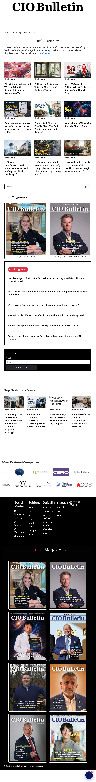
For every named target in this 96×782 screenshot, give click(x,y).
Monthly (60, 507)
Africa (31, 534)
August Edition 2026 (25, 256)
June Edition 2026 (27, 686)
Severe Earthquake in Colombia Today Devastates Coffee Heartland (43, 325)
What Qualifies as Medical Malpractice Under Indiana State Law (81, 420)
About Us (46, 507)
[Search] (85, 186)
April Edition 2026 (68, 737)
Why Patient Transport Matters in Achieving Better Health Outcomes (36, 420)
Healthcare (29, 32)
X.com (19, 518)
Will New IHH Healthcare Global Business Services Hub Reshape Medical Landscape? (16, 168)
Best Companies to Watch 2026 (68, 635)
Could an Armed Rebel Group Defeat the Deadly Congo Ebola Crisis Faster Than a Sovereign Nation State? (48, 168)
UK (30, 511)
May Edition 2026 (27, 737)
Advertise (47, 529)
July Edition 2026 (27, 635)
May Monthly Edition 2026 (68, 686)
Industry (17, 32)
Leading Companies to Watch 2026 (70, 256)
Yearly (59, 511)
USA (30, 519)
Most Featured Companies (21, 462)
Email (8, 358)
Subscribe (22, 367)
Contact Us (47, 511)
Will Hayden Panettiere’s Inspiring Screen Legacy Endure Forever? (43, 305)
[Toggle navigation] (6, 17)
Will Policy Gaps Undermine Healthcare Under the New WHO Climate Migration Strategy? (14, 423)
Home (7, 32)
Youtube (20, 536)
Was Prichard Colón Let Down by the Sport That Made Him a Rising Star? (46, 315)
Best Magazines (15, 197)
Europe (32, 530)
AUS (30, 515)
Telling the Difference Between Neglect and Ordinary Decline (46, 87)
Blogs (45, 533)
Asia (30, 507)
